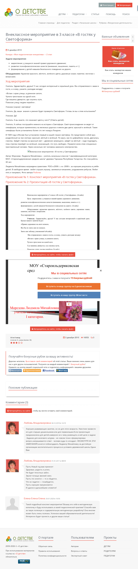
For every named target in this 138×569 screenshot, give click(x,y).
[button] (69, 273)
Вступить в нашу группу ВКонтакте (69, 295)
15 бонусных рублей (81, 278)
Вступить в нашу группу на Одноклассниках (69, 286)
